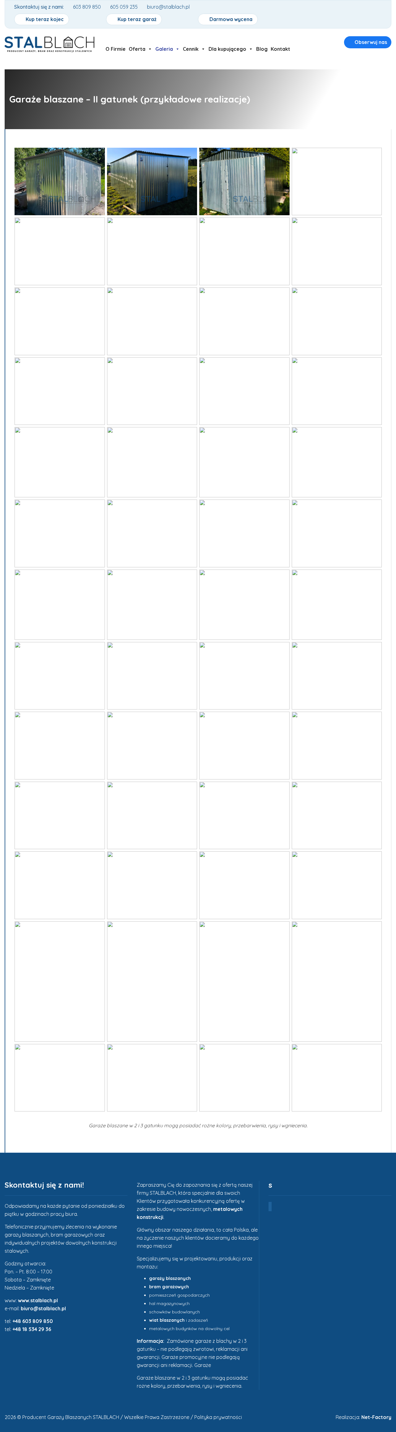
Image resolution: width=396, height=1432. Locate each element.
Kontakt (280, 49)
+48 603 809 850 (32, 1321)
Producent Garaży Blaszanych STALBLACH (70, 1417)
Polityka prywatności (218, 1417)
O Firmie (115, 49)
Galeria (164, 49)
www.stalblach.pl (38, 1300)
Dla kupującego (227, 49)
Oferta (137, 49)
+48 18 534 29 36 (31, 1329)
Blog (262, 49)
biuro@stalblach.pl (43, 1308)
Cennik (191, 49)
